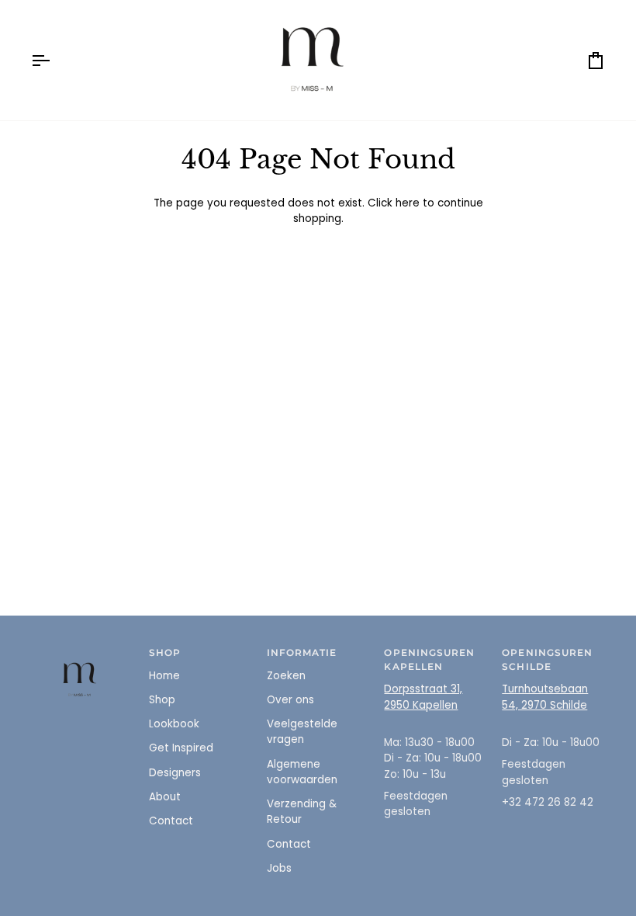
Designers (175, 772)
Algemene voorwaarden (302, 772)
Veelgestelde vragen (302, 731)
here (408, 203)
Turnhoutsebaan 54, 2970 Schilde (545, 697)
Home (164, 675)
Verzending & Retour (302, 811)
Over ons (290, 699)
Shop (162, 699)
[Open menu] (54, 60)
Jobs (279, 868)
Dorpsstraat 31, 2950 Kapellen (423, 697)
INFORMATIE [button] (302, 652)
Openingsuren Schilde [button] (547, 659)
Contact (171, 821)
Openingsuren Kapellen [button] (429, 659)
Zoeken (286, 675)
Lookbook (174, 723)
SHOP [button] (165, 652)
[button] (82, 650)
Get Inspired (181, 748)
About (165, 796)
